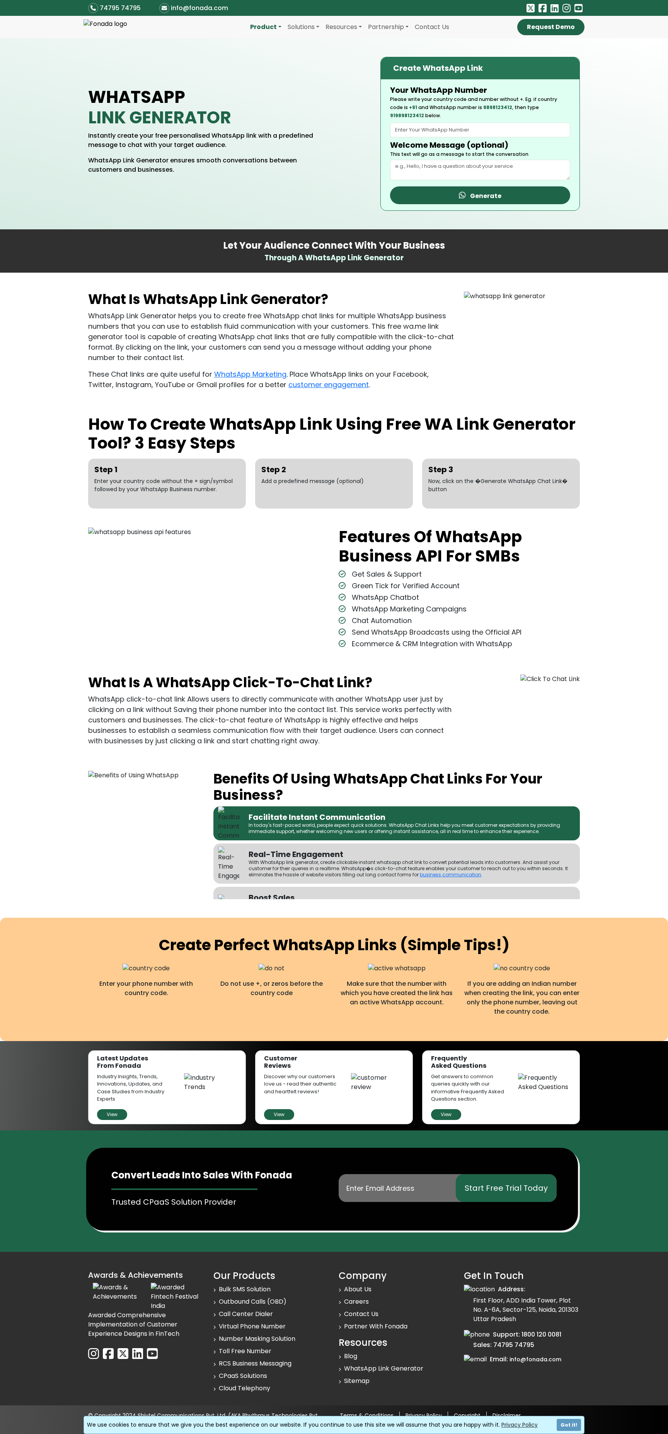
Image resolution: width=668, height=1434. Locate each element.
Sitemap (357, 1380)
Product (263, 26)
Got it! (569, 1425)
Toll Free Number (245, 1351)
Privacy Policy (519, 1425)
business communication (450, 874)
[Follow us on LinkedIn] (555, 8)
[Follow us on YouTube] (578, 8)
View (112, 1114)
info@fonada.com (199, 7)
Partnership (386, 26)
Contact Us (432, 26)
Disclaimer (506, 1415)
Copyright (467, 1415)
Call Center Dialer (246, 1313)
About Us (357, 1289)
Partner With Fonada (375, 1326)
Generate (483, 195)
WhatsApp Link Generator (383, 1368)
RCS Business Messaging (255, 1363)
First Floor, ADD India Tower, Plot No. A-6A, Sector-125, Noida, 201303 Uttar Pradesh (525, 1309)
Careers (356, 1301)
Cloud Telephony (244, 1388)
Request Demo (551, 26)
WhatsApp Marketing (250, 374)
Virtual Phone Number (252, 1326)
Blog (350, 1356)
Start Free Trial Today (506, 1188)
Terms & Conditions (367, 1415)
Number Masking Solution (257, 1338)
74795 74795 (120, 7)
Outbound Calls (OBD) (252, 1301)
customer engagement (328, 384)
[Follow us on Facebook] (543, 8)
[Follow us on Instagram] (567, 8)
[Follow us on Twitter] (531, 8)
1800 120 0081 (541, 1334)
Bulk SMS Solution (245, 1289)
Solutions (301, 26)
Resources (341, 26)
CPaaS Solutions (243, 1375)
